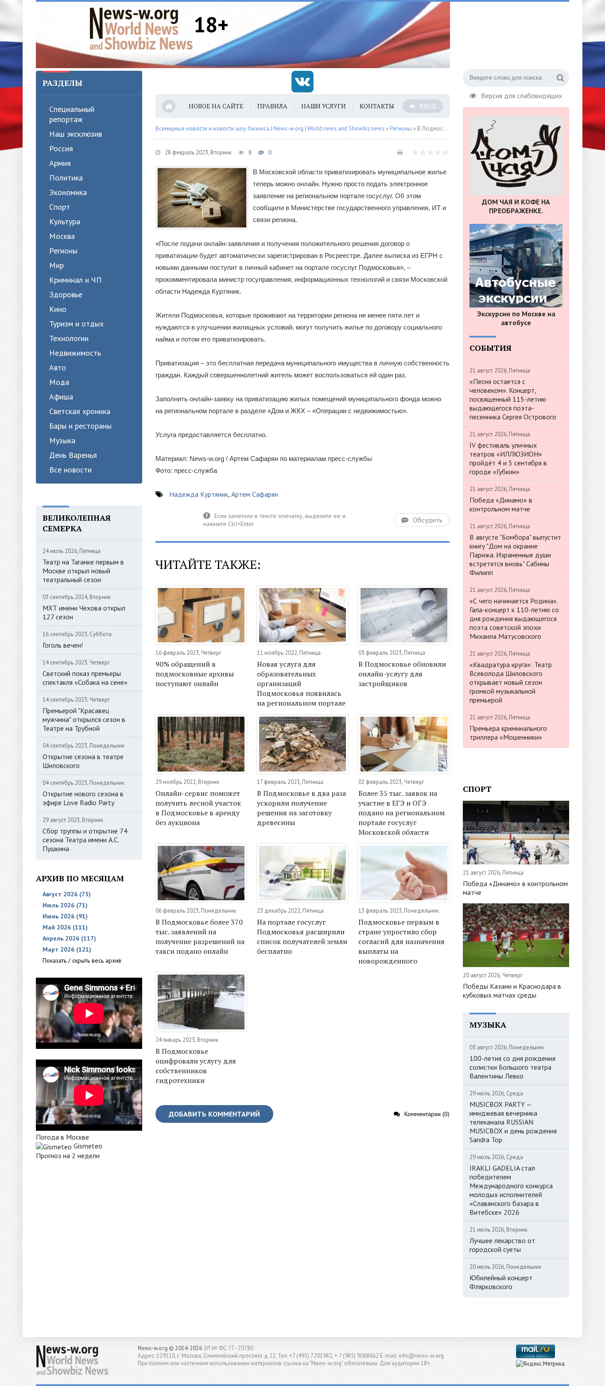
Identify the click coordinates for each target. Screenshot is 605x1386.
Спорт (59, 207)
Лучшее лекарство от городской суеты (502, 1245)
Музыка (62, 440)
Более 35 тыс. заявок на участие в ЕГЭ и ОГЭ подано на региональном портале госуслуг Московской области (401, 812)
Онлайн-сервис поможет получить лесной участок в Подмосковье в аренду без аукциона (198, 807)
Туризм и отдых (76, 324)
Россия (61, 148)
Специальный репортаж (71, 114)
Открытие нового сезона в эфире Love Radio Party (83, 798)
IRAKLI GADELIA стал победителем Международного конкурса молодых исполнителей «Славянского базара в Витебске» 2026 (511, 1190)
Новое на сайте (216, 106)
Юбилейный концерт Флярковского (500, 1282)
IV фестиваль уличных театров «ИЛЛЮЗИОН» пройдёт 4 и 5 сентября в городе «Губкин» (508, 458)
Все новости (70, 470)
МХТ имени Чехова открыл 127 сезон (84, 612)
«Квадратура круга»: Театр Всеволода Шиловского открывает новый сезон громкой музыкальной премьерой (510, 682)
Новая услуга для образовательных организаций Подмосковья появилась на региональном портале (301, 683)
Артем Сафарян (254, 494)
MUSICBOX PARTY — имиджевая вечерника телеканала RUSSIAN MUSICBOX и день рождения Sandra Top (513, 1122)
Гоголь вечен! (63, 645)
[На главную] (141, 28)
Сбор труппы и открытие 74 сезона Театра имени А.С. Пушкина (85, 839)
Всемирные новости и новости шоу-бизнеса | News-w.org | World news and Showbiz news (269, 128)
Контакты (377, 106)
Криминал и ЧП (75, 280)
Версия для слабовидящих (521, 94)
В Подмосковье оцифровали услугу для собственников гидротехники (195, 1065)
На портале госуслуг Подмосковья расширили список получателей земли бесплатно (302, 936)
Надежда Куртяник (198, 494)
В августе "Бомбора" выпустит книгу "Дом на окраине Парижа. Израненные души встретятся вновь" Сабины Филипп (515, 555)
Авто (57, 367)
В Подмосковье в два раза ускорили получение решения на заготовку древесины (301, 807)
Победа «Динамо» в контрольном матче (500, 504)
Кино (57, 309)
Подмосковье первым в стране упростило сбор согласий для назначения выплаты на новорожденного (401, 941)
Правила (272, 106)
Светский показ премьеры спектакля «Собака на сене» (85, 678)
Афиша (61, 397)
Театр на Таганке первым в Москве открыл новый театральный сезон (83, 570)
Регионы (63, 251)
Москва (62, 236)
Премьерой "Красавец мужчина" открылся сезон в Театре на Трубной (84, 719)
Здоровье (65, 294)
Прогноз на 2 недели (68, 1155)
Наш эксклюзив (75, 134)
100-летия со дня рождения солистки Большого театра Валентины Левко (512, 1067)
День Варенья (73, 455)
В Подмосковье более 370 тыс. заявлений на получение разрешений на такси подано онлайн (199, 936)
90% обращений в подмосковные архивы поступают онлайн (194, 673)
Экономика (68, 192)
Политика (66, 178)
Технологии (69, 338)
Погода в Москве (62, 1137)
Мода (59, 382)
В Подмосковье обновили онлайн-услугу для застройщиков (402, 673)
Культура (64, 221)
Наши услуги (323, 106)
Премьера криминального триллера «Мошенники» (508, 732)
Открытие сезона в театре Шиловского (83, 761)
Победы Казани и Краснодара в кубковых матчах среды (512, 990)
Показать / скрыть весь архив (82, 960)
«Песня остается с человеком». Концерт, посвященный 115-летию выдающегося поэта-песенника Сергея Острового (512, 399)
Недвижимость (75, 353)
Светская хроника (79, 411)
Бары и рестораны (80, 426)
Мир (56, 265)
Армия (60, 163)
